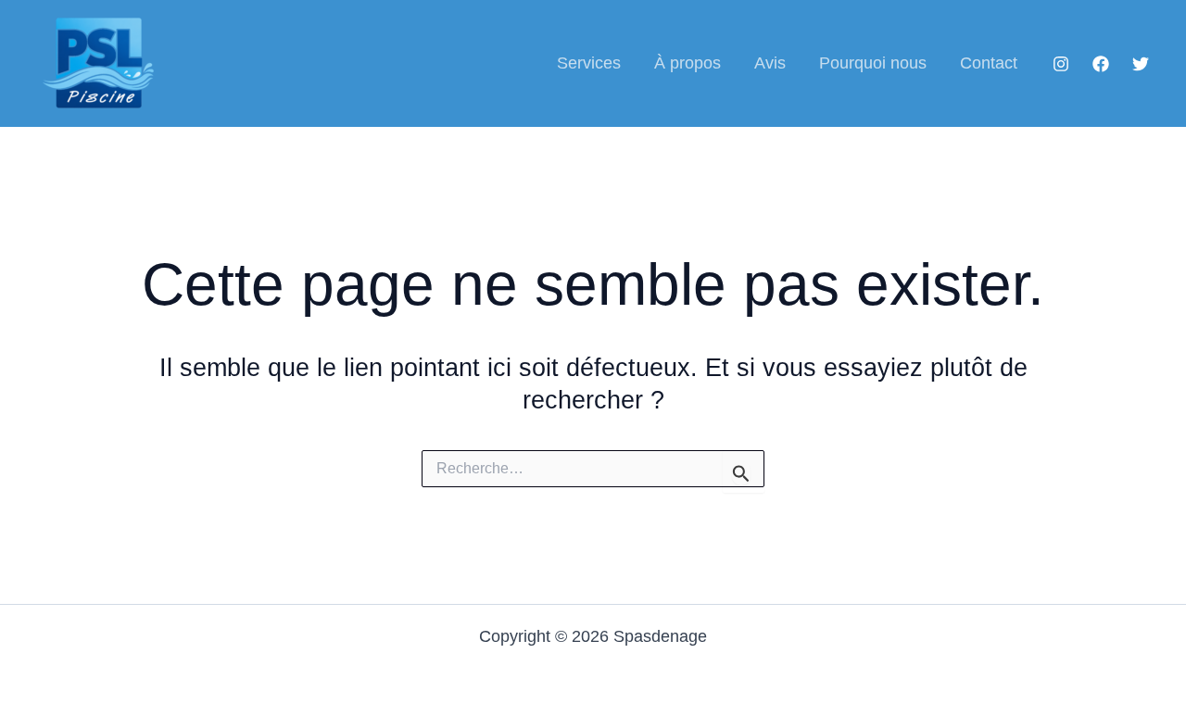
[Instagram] (1061, 64)
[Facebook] (1100, 64)
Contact (988, 63)
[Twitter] (1140, 64)
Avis (770, 63)
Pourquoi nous (873, 63)
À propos (687, 63)
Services (589, 63)
